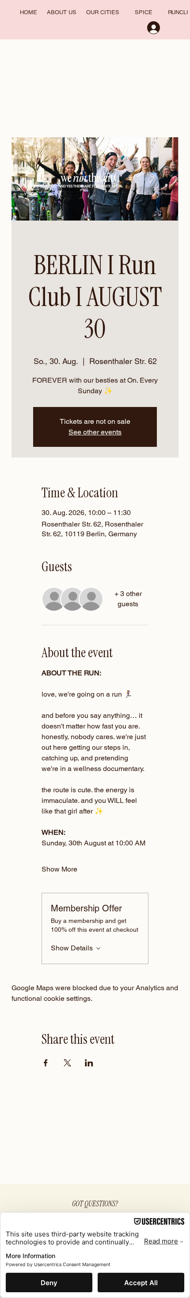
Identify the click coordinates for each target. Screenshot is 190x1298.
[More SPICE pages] (156, 13)
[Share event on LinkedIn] (89, 1062)
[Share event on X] (67, 1062)
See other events (95, 432)
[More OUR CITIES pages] (123, 13)
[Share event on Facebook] (46, 1062)
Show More (59, 869)
